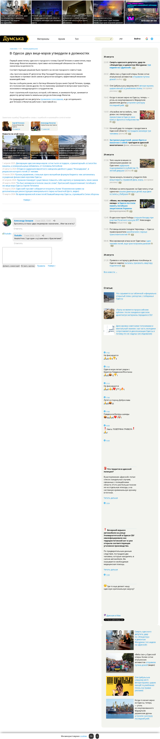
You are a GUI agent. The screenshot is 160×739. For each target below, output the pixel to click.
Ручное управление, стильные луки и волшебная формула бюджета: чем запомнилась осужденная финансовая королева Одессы (48, 175)
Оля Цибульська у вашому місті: (125, 85)
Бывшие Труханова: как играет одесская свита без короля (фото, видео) (44, 155)
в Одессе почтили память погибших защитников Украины (122, 206)
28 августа (109, 255)
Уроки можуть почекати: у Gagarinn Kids (128, 177)
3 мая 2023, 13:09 (43, 220)
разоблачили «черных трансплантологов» (128, 233)
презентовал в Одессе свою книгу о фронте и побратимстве (124, 118)
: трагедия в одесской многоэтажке (129, 143)
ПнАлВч (18, 235)
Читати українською (30, 49)
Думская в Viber (114, 615)
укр (121, 38)
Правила (41, 266)
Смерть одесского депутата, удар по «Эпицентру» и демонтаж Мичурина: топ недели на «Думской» (14, 19)
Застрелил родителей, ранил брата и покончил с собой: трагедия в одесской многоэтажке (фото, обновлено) (77, 19)
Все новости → (110, 272)
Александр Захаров (23, 220)
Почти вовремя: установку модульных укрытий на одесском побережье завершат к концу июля (16, 154)
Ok (91, 736)
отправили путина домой (145, 663)
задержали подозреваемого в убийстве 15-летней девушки (124, 168)
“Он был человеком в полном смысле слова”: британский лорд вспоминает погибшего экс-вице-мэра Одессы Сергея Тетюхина (49, 184)
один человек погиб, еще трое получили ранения (130, 242)
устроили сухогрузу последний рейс (144, 717)
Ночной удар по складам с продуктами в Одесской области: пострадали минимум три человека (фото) (46, 19)
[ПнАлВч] (6, 233)
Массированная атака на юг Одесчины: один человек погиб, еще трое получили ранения (108, 20)
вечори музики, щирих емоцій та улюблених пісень (132, 87)
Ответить (18, 228)
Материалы (43, 39)
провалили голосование (52, 99)
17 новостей (45, 129)
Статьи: (108, 288)
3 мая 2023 (13, 49)
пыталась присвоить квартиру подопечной (131, 264)
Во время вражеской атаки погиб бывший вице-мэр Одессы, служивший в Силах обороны (57, 194)
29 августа (109, 154)
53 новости (16, 129)
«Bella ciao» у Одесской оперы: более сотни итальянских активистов (129, 75)
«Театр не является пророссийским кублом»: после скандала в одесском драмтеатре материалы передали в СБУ (134, 312)
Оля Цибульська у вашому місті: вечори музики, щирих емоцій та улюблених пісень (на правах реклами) (145, 684)
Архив (61, 39)
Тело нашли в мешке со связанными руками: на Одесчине (120, 163)
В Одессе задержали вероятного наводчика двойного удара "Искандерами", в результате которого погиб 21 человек (45, 170)
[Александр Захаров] (6, 225)
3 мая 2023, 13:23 (32, 235)
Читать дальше (111, 498)
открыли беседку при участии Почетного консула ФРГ (131, 218)
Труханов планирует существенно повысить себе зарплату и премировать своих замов (57, 180)
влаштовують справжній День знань (126, 179)
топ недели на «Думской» (130, 66)
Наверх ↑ (27, 200)
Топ (77, 39)
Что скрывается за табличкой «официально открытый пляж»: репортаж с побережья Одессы (136, 296)
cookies (83, 736)
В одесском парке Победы (122, 217)
